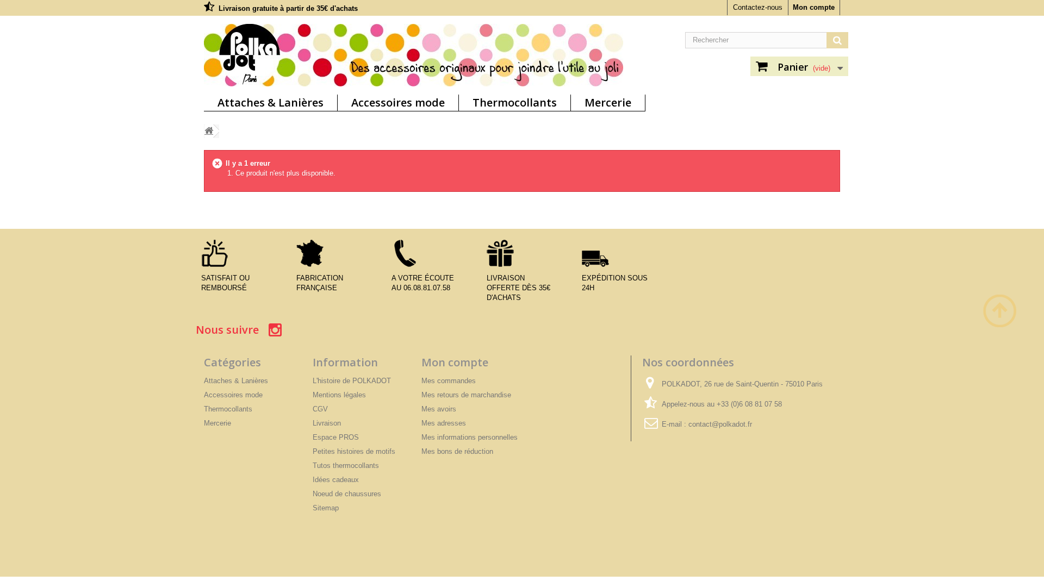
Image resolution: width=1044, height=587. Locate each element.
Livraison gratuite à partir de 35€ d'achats (288, 8)
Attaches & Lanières (270, 102)
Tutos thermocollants (346, 465)
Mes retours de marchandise (466, 395)
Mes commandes (448, 381)
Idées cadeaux (336, 480)
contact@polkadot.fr (720, 424)
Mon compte (814, 7)
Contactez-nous (757, 7)
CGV (320, 409)
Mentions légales (339, 395)
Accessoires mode (398, 102)
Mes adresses (443, 423)
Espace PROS (336, 437)
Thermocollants (515, 102)
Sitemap (326, 508)
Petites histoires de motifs (354, 451)
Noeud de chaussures (347, 494)
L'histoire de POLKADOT (352, 381)
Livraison (327, 423)
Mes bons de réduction (457, 451)
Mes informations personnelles (469, 437)
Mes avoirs (438, 409)
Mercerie (608, 102)
